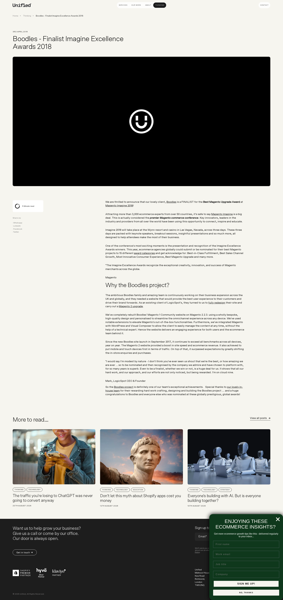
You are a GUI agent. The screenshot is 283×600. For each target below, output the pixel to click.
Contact (264, 5)
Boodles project (123, 387)
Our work (136, 5)
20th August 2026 (22, 506)
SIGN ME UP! (246, 583)
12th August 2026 (109, 506)
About (148, 5)
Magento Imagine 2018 (119, 205)
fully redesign (216, 302)
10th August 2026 (197, 506)
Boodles (171, 202)
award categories (144, 253)
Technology (34, 489)
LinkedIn (17, 226)
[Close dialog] (278, 519)
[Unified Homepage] (22, 5)
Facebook (17, 229)
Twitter (16, 232)
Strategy (225, 490)
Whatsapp (17, 223)
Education (138, 490)
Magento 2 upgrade (131, 306)
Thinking (159, 5)
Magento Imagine (222, 214)
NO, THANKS (246, 593)
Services (123, 5)
